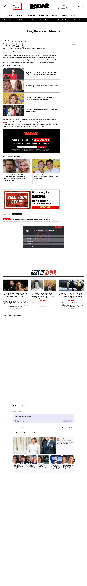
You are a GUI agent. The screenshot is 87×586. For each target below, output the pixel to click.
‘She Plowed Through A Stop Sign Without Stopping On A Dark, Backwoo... (31, 219)
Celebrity (9, 23)
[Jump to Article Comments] (3, 44)
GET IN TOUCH (45, 207)
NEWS (10, 15)
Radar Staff (7, 40)
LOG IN (81, 6)
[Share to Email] (23, 44)
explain (5, 122)
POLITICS (31, 15)
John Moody (43, 119)
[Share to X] (13, 44)
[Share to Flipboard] (18, 44)
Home (4, 23)
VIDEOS (64, 15)
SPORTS (73, 15)
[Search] (5, 6)
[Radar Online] (39, 6)
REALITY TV (20, 15)
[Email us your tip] (17, 9)
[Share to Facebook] (8, 44)
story (22, 62)
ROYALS (54, 15)
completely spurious (49, 55)
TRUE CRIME (43, 15)
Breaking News (17, 23)
